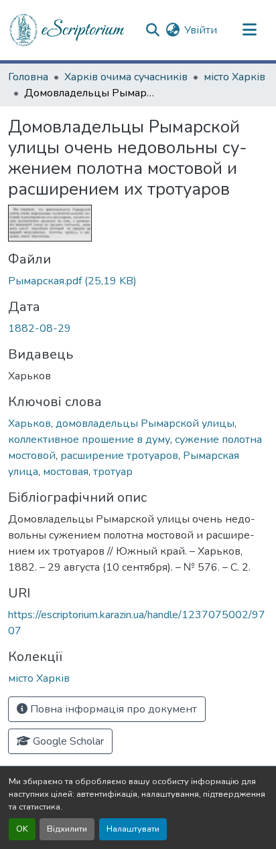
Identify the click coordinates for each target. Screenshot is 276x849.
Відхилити (67, 829)
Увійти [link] (200, 30)
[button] (67, 30)
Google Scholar (67, 741)
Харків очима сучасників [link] (126, 77)
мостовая (65, 471)
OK (22, 829)
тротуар (113, 471)
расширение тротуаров (119, 455)
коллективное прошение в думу (89, 439)
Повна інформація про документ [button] (112, 709)
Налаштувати (133, 829)
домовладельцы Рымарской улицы (145, 423)
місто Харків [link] (234, 77)
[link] (138, 281)
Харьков (29, 423)
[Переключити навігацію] (249, 30)
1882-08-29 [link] (39, 328)
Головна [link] (28, 77)
